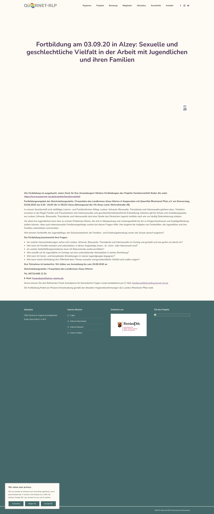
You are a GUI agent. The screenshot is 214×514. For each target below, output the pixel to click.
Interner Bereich (76, 327)
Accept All (48, 503)
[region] (32, 496)
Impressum (176, 510)
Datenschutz (185, 510)
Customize (16, 503)
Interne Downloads (78, 321)
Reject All (32, 503)
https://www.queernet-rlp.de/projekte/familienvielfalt (52, 196)
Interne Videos (76, 333)
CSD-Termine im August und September (40, 315)
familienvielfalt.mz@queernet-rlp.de (150, 283)
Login (72, 315)
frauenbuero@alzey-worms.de (48, 278)
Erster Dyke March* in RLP (35, 319)
